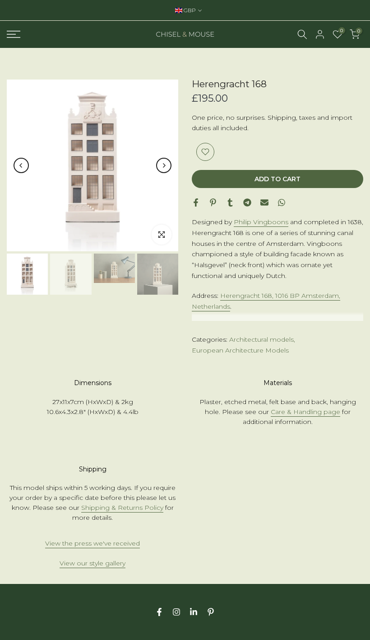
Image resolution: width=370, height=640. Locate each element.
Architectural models (261, 339)
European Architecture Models (240, 350)
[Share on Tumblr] (230, 202)
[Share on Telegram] (247, 202)
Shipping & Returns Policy (122, 508)
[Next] (163, 165)
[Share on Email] (264, 202)
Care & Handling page (305, 412)
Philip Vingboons (261, 222)
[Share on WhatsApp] (282, 202)
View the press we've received (92, 543)
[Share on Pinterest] (213, 202)
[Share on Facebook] (196, 202)
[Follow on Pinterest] (211, 612)
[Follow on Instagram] (176, 612)
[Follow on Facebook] (159, 612)
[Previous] (21, 165)
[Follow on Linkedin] (194, 612)
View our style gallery (92, 563)
